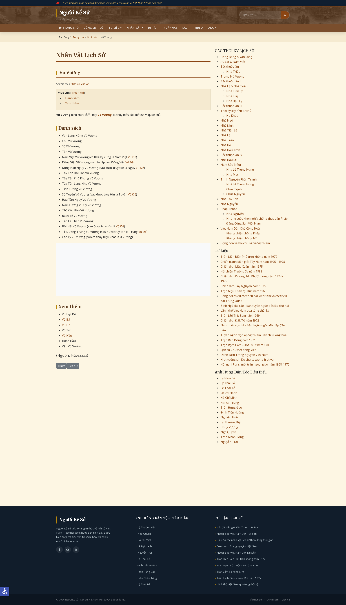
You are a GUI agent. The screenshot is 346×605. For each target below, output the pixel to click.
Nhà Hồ (226, 145)
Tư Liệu (114, 27)
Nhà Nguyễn (229, 204)
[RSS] (76, 549)
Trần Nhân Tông (232, 437)
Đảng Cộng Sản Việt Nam (243, 223)
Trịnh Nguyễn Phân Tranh (239, 179)
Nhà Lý (225, 135)
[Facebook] (59, 549)
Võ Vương (105, 115)
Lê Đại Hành (229, 393)
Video (198, 27)
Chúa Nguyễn (235, 194)
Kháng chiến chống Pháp (243, 233)
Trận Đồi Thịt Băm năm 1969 (240, 316)
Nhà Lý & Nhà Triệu (234, 86)
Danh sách (72, 98)
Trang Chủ (71, 27)
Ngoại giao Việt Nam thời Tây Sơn (237, 533)
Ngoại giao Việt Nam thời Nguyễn (236, 552)
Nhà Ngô (227, 120)
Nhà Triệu (233, 72)
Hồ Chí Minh (229, 398)
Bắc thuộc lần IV (231, 155)
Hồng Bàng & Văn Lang (236, 57)
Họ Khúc (232, 116)
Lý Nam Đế (228, 378)
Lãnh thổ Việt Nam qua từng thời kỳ (245, 311)
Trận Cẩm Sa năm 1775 (230, 571)
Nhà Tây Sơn (229, 199)
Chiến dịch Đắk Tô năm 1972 (240, 320)
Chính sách (273, 599)
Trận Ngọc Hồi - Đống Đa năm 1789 (237, 565)
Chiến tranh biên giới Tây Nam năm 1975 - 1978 (253, 262)
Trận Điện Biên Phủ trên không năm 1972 (249, 257)
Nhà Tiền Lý (234, 91)
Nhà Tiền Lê (229, 130)
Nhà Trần (227, 140)
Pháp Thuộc (229, 209)
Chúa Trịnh (234, 189)
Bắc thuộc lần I (230, 67)
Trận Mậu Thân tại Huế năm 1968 (243, 291)
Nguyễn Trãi (229, 442)
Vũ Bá (66, 320)
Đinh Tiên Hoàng (232, 412)
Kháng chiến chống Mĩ (241, 238)
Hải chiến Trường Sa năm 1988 (241, 271)
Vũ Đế (132, 157)
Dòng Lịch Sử (93, 27)
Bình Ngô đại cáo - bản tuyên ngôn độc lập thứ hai (255, 306)
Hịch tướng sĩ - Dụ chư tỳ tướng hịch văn (248, 360)
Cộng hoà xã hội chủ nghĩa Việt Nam (245, 243)
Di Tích (153, 27)
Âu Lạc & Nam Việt (233, 62)
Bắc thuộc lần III (231, 106)
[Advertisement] (133, 269)
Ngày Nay (170, 27)
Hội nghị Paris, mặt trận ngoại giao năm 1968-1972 (255, 364)
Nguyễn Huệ (229, 417)
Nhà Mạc (232, 175)
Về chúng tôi (256, 599)
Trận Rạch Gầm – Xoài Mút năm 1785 (245, 345)
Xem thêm (72, 103)
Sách (185, 27)
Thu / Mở (77, 93)
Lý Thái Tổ (228, 383)
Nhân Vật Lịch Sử (79, 83)
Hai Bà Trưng (230, 403)
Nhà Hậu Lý (234, 101)
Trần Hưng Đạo (231, 408)
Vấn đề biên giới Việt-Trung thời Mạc (238, 527)
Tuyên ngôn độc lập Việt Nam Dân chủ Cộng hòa (254, 335)
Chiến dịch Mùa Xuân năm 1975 (242, 267)
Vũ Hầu (67, 336)
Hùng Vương (229, 427)
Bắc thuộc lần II (231, 81)
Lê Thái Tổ (228, 388)
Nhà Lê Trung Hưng (240, 169)
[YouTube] (68, 549)
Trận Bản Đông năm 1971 (238, 340)
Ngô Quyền (228, 432)
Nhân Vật (134, 27)
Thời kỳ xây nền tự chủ (236, 111)
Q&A (211, 27)
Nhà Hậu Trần (230, 150)
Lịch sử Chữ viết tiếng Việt (238, 350)
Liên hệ (286, 599)
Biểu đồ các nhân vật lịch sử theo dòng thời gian (245, 540)
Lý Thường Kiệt (231, 422)
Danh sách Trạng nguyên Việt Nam (244, 355)
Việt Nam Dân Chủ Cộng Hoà (240, 228)
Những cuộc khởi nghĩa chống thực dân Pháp (257, 219)
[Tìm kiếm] (285, 15)
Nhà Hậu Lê (229, 160)
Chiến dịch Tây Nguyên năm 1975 (243, 286)
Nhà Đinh (227, 125)
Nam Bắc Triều (231, 165)
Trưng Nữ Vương (232, 76)
